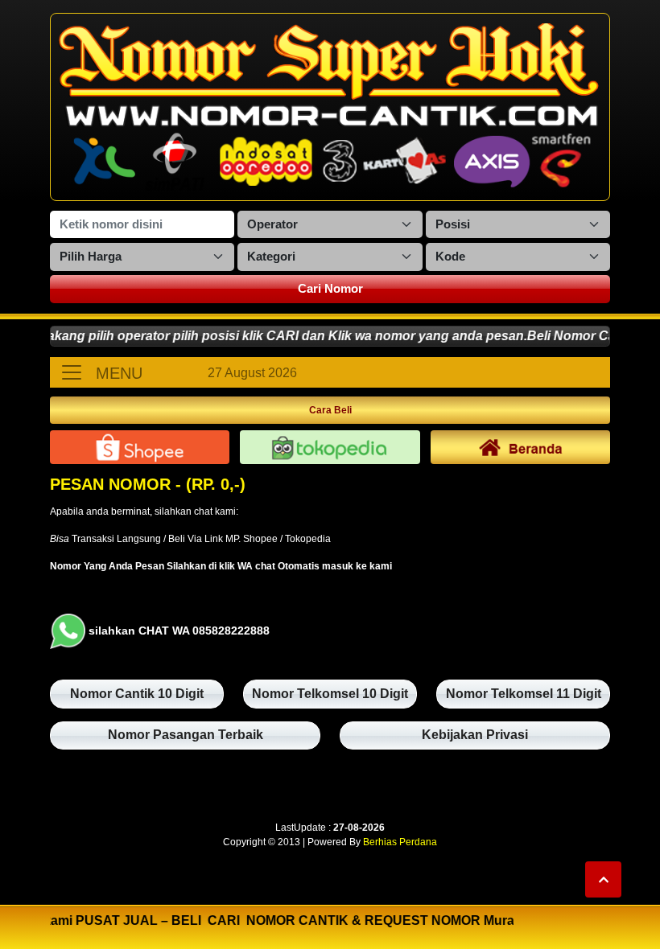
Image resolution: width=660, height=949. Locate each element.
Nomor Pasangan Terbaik (185, 735)
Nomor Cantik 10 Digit (137, 693)
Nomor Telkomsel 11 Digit (523, 693)
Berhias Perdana (400, 842)
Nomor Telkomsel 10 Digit (330, 693)
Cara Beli (330, 410)
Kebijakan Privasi (475, 735)
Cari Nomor (330, 288)
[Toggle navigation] (71, 372)
